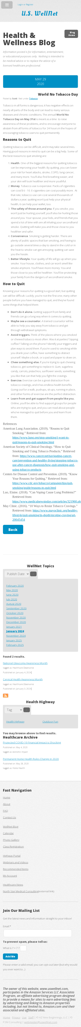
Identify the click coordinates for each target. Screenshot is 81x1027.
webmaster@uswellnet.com (40, 1022)
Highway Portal (11, 855)
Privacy (16, 1017)
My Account (10, 875)
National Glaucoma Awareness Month (25, 663)
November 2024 (16, 635)
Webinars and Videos (15, 862)
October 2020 (14, 613)
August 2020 (13, 604)
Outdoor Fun (50, 721)
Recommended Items (15, 869)
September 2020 (16, 608)
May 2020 (12, 590)
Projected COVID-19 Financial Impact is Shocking (32, 742)
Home (6, 797)
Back (13, 529)
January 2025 (14, 640)
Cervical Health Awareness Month (23, 679)
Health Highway (15, 721)
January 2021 (14, 626)
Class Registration (13, 846)
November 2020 (16, 617)
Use (24, 1017)
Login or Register (25, 4)
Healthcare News (13, 884)
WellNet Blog (10, 826)
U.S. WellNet (40, 13)
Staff (31, 1017)
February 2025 (15, 645)
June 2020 (12, 594)
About (6, 804)
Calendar (8, 833)
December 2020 (16, 622)
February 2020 (15, 585)
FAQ (5, 810)
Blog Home (71, 34)
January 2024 (15, 631)
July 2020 (11, 599)
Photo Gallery (11, 840)
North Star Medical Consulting (20, 891)
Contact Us (9, 817)
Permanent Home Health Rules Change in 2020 (31, 759)
